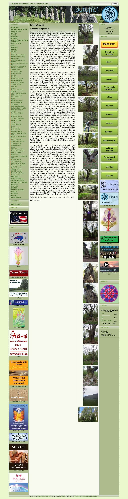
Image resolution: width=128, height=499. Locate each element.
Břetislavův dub (16, 159)
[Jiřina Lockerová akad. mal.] (19, 304)
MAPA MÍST (15, 27)
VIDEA (13, 45)
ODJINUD (14, 193)
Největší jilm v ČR (16, 171)
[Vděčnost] (90, 406)
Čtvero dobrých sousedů (18, 93)
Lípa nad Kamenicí (17, 100)
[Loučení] (90, 220)
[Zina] (19, 326)
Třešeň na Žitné (16, 84)
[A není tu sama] (88, 147)
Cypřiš (13, 98)
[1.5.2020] (90, 132)
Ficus (13, 126)
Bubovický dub (15, 175)
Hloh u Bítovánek (16, 95)
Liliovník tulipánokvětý (18, 56)
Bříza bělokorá (15, 97)
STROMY (14, 51)
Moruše (13, 75)
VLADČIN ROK (16, 43)
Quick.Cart (94, 496)
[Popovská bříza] (86, 44)
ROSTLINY (14, 176)
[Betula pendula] (90, 64)
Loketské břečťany (17, 80)
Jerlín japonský (16, 69)
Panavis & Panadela (44, 496)
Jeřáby (13, 88)
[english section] (18, 224)
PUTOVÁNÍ (14, 37)
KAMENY (14, 49)
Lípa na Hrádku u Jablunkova (16, 168)
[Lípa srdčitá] (88, 184)
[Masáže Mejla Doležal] (19, 400)
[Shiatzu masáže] (19, 469)
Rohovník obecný (16, 131)
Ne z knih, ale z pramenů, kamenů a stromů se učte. (30, 4)
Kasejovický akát (16, 102)
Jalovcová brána (16, 161)
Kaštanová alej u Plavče (18, 108)
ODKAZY (14, 191)
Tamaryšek (14, 104)
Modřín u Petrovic (16, 116)
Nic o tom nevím (107, 320)
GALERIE (14, 38)
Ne (102, 317)
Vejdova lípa (15, 154)
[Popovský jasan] (90, 323)
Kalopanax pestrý (16, 71)
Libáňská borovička (17, 149)
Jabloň (13, 53)
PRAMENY (14, 47)
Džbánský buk (15, 130)
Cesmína (14, 86)
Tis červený (15, 115)
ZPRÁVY (14, 33)
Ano (103, 313)
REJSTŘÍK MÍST (16, 31)
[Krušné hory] (88, 80)
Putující (63, 496)
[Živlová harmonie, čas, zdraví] (88, 111)
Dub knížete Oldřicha (17, 173)
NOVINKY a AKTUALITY (19, 29)
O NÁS (13, 35)
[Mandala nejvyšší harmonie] (109, 302)
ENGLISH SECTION (17, 190)
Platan (13, 147)
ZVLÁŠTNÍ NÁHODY (17, 180)
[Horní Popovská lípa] (90, 168)
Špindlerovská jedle (17, 113)
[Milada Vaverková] (19, 429)
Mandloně (14, 77)
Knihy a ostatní (16, 204)
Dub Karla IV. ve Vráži (18, 163)
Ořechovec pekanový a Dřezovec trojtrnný (18, 66)
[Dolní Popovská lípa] (90, 240)
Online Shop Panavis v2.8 (82, 496)
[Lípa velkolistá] (90, 282)
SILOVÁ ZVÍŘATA (17, 178)
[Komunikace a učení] (88, 199)
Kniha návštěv (16, 197)
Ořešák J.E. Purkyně (17, 82)
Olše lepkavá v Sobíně (18, 55)
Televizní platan (16, 124)
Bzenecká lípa (15, 128)
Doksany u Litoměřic (17, 106)
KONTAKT (14, 186)
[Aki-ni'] (19, 355)
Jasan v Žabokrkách (17, 118)
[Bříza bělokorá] (88, 95)
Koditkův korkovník (17, 79)
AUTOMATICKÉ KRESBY (19, 182)
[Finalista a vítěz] (90, 344)
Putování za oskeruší (17, 151)
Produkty (14, 195)
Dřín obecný (15, 58)
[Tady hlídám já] (90, 261)
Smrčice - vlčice (16, 152)
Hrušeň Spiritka (16, 120)
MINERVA (14, 188)
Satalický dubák (16, 145)
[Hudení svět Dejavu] (19, 440)
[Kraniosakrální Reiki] (19, 385)
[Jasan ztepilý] (90, 364)
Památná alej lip (16, 73)
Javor (13, 122)
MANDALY (14, 184)
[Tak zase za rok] (88, 421)
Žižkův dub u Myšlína (17, 141)
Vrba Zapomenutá (16, 139)
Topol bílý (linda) (16, 143)
